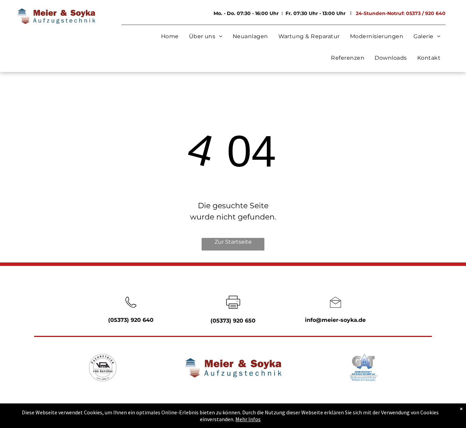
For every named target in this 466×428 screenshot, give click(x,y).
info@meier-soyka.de (335, 320)
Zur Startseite (233, 242)
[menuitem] (170, 36)
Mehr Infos (248, 419)
